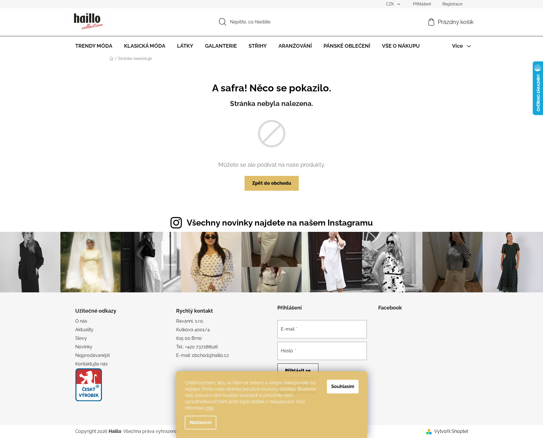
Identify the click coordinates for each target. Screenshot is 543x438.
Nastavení (200, 422)
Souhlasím (342, 386)
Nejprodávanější (92, 355)
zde (209, 408)
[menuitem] (94, 46)
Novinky (83, 346)
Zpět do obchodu (271, 183)
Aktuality (84, 329)
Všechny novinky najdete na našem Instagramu (280, 223)
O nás (81, 321)
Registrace (452, 4)
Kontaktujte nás (91, 364)
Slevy (81, 338)
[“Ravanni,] (88, 384)
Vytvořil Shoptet (451, 431)
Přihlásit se (298, 370)
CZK (390, 4)
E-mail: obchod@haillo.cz (202, 355)
